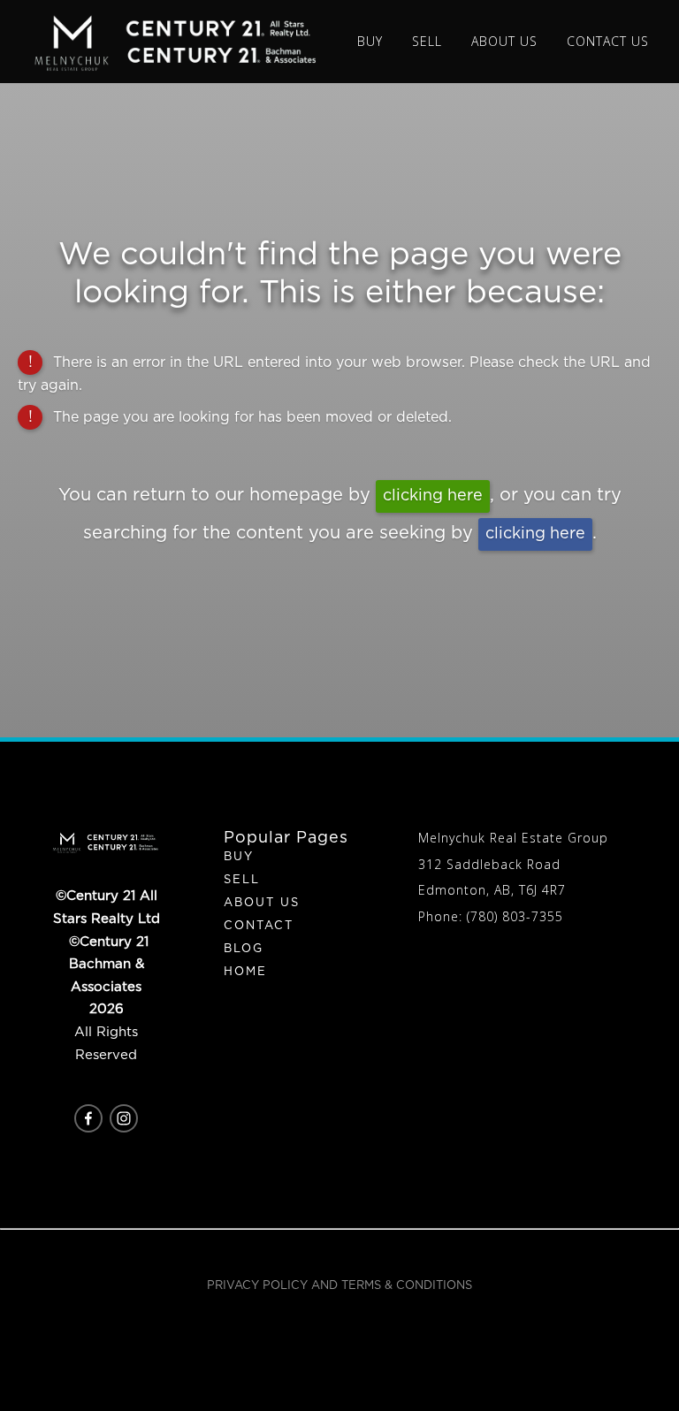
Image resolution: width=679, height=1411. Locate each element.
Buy (239, 857)
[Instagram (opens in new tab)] (124, 1118)
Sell (242, 880)
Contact (259, 926)
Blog (243, 949)
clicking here (433, 496)
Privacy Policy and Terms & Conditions (339, 1286)
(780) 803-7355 (515, 916)
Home (245, 972)
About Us (262, 903)
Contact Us (608, 41)
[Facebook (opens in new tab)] (88, 1118)
